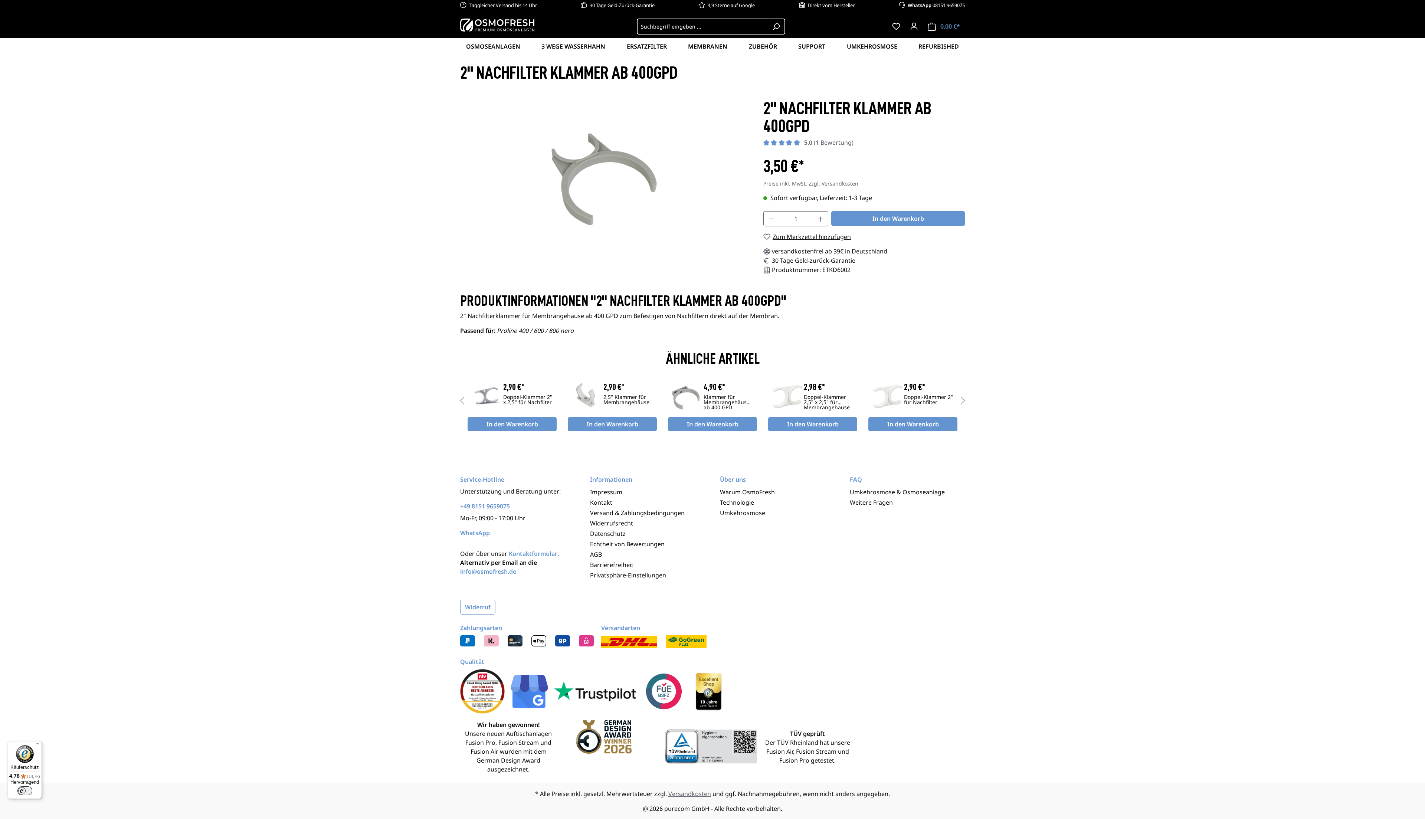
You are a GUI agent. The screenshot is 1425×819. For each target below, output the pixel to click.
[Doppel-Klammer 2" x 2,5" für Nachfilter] (485, 396)
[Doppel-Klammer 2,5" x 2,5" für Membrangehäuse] (786, 396)
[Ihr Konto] (914, 26)
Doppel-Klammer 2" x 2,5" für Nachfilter (527, 400)
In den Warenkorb (898, 218)
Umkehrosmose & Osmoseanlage (897, 492)
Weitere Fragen (871, 502)
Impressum (606, 492)
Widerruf (478, 607)
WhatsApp (475, 533)
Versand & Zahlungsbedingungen (637, 513)
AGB (596, 554)
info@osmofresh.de (488, 571)
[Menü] (37, 745)
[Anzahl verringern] (771, 218)
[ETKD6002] (604, 179)
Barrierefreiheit (611, 565)
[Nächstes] (963, 401)
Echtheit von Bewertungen (627, 544)
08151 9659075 (936, 5)
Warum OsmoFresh (747, 492)
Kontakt (601, 502)
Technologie (737, 502)
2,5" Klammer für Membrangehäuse (626, 400)
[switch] (24, 790)
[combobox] (702, 27)
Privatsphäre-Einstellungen (628, 575)
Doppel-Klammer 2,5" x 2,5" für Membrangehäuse (827, 402)
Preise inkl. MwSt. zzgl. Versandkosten (810, 183)
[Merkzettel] (896, 26)
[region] (604, 179)
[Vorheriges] (462, 401)
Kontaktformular (533, 554)
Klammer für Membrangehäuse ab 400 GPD (727, 402)
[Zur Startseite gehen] (497, 25)
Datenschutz (608, 534)
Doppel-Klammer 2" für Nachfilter (928, 400)
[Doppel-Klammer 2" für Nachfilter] (886, 396)
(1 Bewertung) (829, 142)
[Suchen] (776, 27)
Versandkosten (689, 794)
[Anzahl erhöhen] (821, 218)
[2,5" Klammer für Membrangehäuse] (585, 396)
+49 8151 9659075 (485, 506)
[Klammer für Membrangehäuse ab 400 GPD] (686, 396)
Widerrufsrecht (611, 523)
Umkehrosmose (742, 513)
